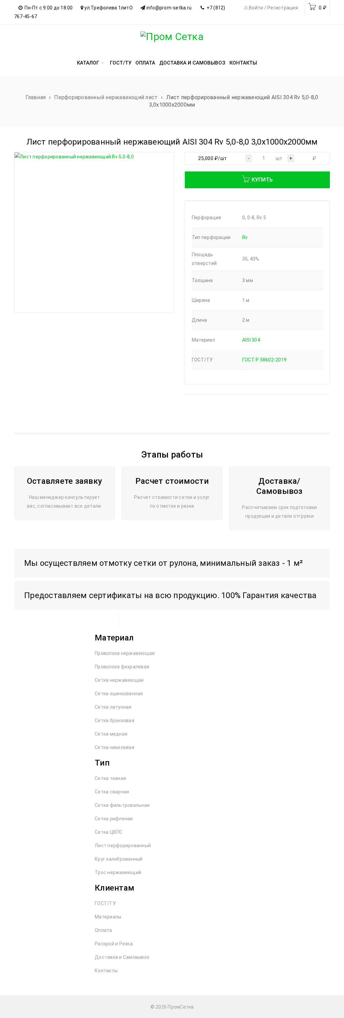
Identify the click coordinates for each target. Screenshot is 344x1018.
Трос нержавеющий (118, 872)
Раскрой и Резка (114, 943)
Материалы (108, 916)
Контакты (106, 970)
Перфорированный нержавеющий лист (106, 97)
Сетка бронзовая (114, 720)
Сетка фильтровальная (122, 805)
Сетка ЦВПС (109, 832)
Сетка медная (111, 734)
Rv (245, 237)
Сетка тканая (110, 778)
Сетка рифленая (114, 818)
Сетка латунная (113, 707)
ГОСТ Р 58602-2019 (264, 359)
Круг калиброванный (119, 859)
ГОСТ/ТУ (105, 903)
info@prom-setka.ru (169, 7)
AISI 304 (251, 340)
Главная (36, 97)
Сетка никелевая (114, 747)
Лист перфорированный (123, 845)
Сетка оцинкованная (119, 693)
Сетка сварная (112, 791)
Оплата (103, 930)
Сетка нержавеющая (119, 680)
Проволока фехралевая (122, 666)
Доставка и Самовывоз (122, 957)
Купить (262, 180)
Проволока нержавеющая (125, 653)
